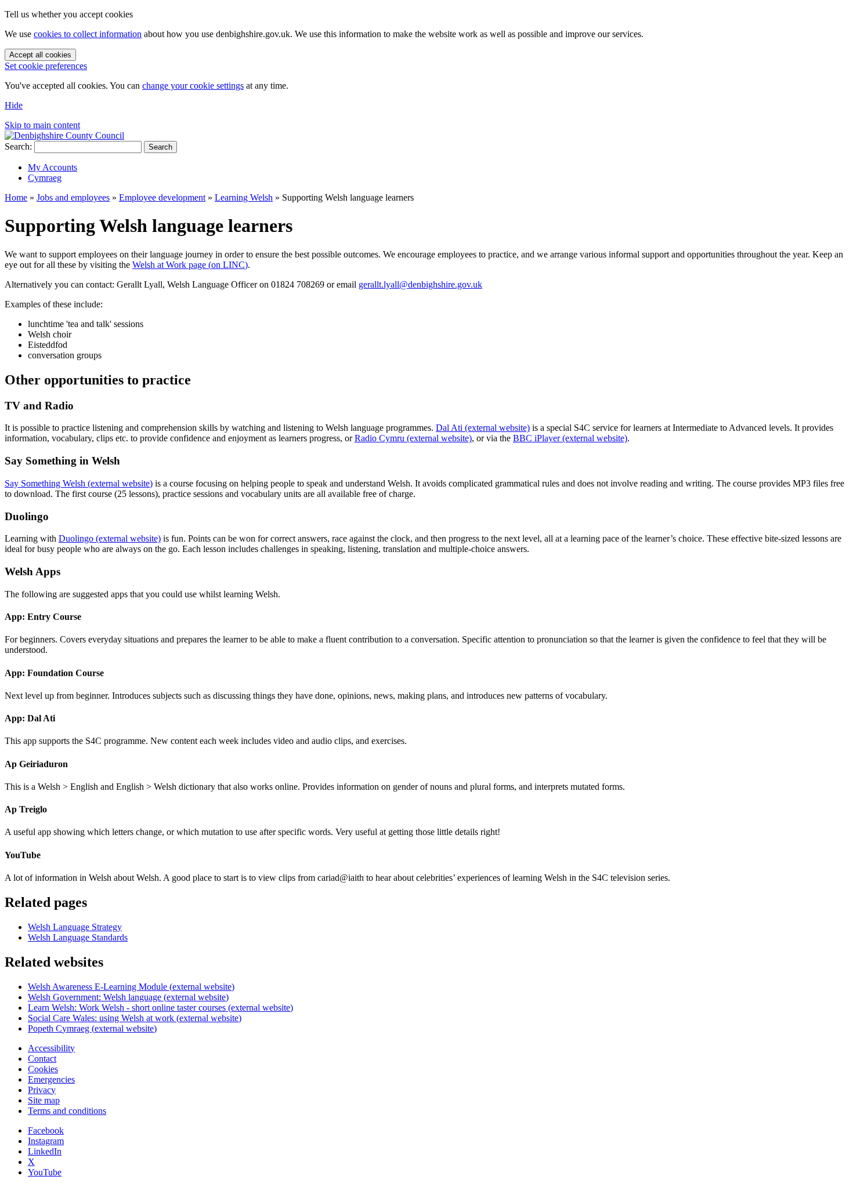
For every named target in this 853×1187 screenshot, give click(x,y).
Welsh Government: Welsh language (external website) (128, 997)
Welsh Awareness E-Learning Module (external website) (131, 987)
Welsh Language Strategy (75, 927)
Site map (44, 1100)
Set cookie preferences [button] (46, 66)
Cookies (43, 1069)
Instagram (46, 1141)
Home (16, 197)
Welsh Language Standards (78, 937)
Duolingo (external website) (110, 538)
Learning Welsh (244, 197)
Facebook (46, 1130)
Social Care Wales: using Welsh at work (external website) (134, 1018)
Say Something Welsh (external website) (79, 483)
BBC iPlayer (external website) (570, 438)
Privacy (42, 1090)
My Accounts (52, 167)
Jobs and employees (73, 197)
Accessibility (51, 1048)
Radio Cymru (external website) (413, 438)
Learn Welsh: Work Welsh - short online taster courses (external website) (160, 1007)
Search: (18, 146)
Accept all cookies (40, 54)
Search (160, 147)
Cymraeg (45, 178)
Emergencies (51, 1079)
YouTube (45, 1172)
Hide (14, 105)
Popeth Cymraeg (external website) (92, 1028)
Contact (42, 1058)
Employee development (162, 197)
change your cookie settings (193, 85)
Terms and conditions (67, 1111)
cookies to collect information (88, 34)
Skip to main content (42, 125)
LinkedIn (45, 1151)
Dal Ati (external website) (483, 428)
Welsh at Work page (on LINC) (190, 265)
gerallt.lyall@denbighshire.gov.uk (420, 284)
